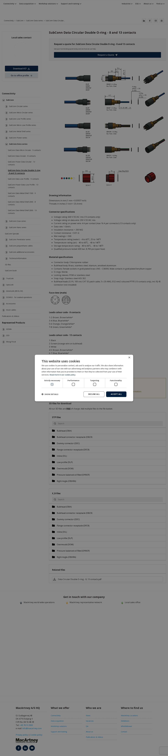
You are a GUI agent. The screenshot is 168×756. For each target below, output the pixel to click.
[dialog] (84, 378)
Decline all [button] (94, 394)
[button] (50, 394)
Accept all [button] (116, 394)
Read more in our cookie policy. (63, 374)
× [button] (129, 358)
